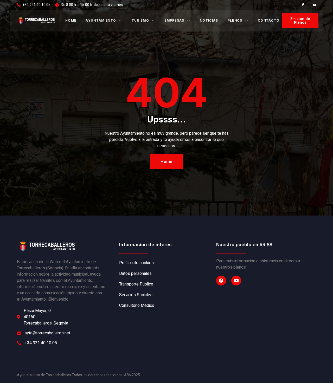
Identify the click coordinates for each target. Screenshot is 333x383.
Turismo (140, 20)
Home (70, 20)
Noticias (209, 20)
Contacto (269, 20)
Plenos (235, 20)
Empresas (174, 20)
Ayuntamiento (101, 20)
